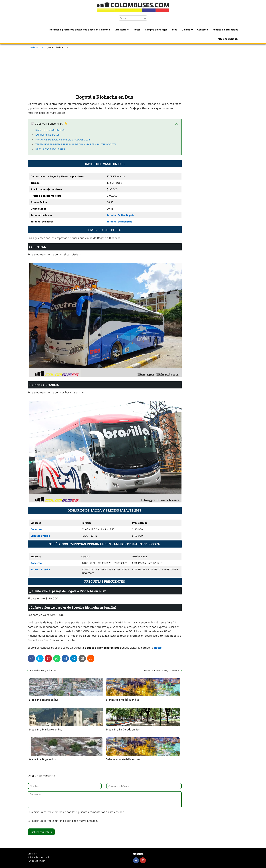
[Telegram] (73, 658)
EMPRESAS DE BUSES (47, 134)
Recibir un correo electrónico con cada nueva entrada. (64, 820)
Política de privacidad (225, 29)
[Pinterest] (48, 658)
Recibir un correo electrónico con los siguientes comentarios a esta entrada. (77, 812)
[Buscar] (145, 17)
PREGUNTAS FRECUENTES (50, 149)
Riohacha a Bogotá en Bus (44, 670)
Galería (186, 29)
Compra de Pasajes (156, 29)
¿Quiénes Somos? (228, 38)
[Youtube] (143, 860)
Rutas (136, 29)
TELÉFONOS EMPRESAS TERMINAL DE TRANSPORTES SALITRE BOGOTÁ (75, 144)
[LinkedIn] (65, 658)
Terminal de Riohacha (119, 221)
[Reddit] (90, 658)
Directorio (120, 29)
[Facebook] (31, 658)
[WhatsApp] (56, 658)
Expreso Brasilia (40, 535)
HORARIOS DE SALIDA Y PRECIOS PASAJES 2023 (62, 139)
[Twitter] (40, 658)
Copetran (36, 529)
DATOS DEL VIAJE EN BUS (49, 129)
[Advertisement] (105, 70)
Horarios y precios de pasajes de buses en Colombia (79, 29)
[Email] (82, 658)
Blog (174, 29)
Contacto (202, 29)
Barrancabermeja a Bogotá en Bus (161, 670)
